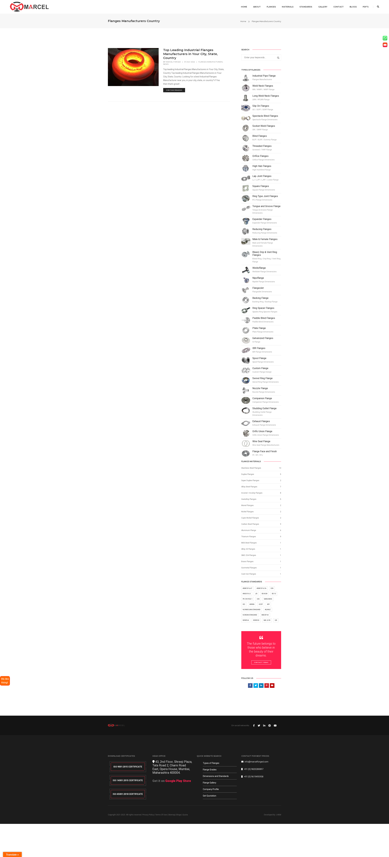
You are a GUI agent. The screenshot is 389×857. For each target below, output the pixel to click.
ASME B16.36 (261, 588)
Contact (338, 7)
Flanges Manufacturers (210, 62)
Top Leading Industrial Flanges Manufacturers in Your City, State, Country (190, 54)
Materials (287, 7)
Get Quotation (209, 796)
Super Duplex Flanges (250, 480)
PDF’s (365, 7)
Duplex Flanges (247, 474)
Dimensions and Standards (216, 776)
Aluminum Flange (248, 530)
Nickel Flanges (247, 512)
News (166, 64)
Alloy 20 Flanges (248, 549)
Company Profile (211, 789)
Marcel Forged (173, 62)
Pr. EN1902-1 (247, 599)
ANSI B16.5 (247, 593)
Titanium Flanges (248, 537)
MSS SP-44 (265, 615)
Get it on (171, 781)
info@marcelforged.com (256, 761)
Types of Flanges (211, 763)
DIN (272, 588)
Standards (305, 7)
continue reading (174, 90)
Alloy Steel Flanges (249, 487)
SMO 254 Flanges (248, 555)
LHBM (278, 815)
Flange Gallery (209, 782)
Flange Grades (210, 769)
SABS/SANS (268, 599)
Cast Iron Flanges (248, 574)
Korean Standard (250, 615)
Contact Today (261, 662)
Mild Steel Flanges (249, 543)
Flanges (271, 7)
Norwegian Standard (251, 609)
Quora (185, 815)
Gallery (322, 7)
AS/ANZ (268, 609)
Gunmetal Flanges (249, 568)
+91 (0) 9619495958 (253, 776)
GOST (261, 604)
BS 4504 (264, 593)
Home (244, 7)
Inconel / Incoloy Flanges (251, 493)
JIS (256, 593)
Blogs (353, 7)
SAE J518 (267, 620)
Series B (256, 620)
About (257, 7)
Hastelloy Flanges (248, 499)
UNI (258, 599)
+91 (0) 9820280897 (253, 769)
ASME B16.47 (247, 588)
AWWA (252, 604)
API (268, 604)
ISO (244, 604)
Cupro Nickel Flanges (250, 518)
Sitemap (171, 815)
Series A (246, 620)
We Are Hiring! (5, 680)
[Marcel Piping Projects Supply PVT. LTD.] (29, 6)
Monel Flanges (247, 505)
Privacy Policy (148, 815)
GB (276, 620)
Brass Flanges (247, 561)
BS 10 (274, 593)
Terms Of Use (161, 815)
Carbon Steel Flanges (250, 524)
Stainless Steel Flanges (251, 468)
